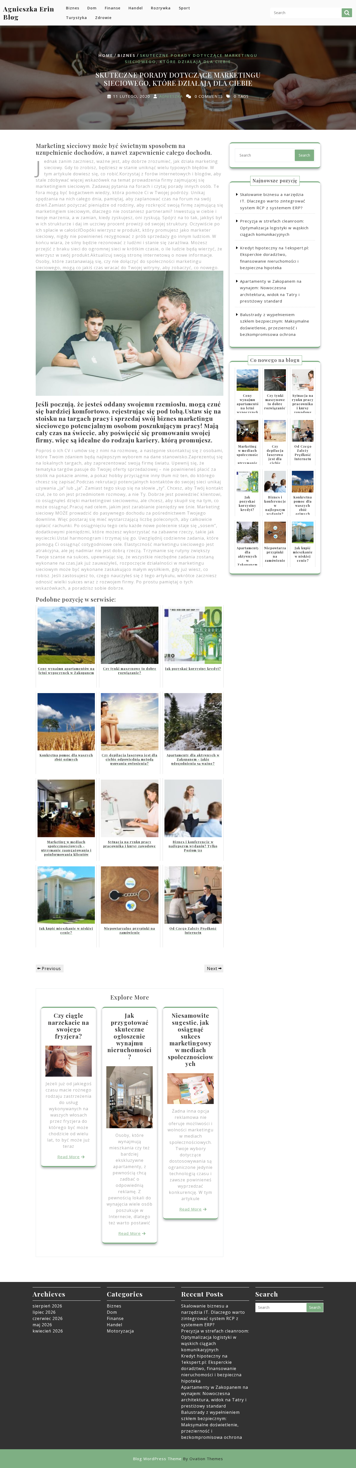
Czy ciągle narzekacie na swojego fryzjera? (68, 1025)
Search (347, 12)
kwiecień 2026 (48, 1331)
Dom (92, 7)
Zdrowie (103, 17)
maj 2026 (42, 1325)
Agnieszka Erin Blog (28, 12)
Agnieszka (171, 96)
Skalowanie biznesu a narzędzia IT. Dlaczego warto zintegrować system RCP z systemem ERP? (272, 201)
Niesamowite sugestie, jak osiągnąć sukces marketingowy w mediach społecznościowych (190, 1039)
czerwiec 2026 (48, 1318)
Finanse (112, 7)
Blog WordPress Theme (178, 1458)
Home (106, 55)
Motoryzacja (120, 1331)
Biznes (72, 7)
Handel (135, 7)
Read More (68, 1156)
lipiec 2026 (44, 1312)
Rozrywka (161, 7)
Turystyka (76, 17)
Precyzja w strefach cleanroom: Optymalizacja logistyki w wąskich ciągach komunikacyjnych (274, 227)
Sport (184, 7)
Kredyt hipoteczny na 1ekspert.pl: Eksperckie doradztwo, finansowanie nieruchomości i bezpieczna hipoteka (211, 1368)
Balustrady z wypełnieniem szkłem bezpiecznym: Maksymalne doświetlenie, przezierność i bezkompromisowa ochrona (211, 1424)
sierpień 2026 (47, 1306)
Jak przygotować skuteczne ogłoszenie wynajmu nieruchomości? (129, 1035)
